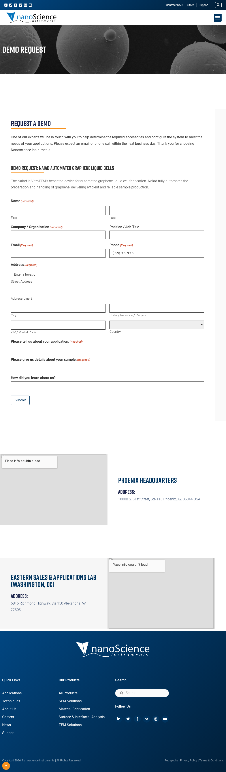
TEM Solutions (70, 725)
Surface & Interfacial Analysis (82, 717)
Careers (8, 717)
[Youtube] (30, 5)
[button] (218, 5)
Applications (12, 693)
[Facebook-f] (15, 5)
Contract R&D (174, 5)
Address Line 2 (21, 298)
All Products (68, 693)
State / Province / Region (127, 315)
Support (203, 5)
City (13, 315)
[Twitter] (10, 5)
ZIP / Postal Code (23, 332)
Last (112, 218)
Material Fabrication (74, 709)
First (14, 218)
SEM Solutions (70, 701)
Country (115, 331)
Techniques (11, 701)
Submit (20, 400)
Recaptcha (171, 760)
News (6, 725)
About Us (9, 709)
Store (190, 5)
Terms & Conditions (211, 760)
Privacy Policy (188, 760)
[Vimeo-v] (20, 5)
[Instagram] (25, 5)
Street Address (21, 281)
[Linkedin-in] (6, 5)
